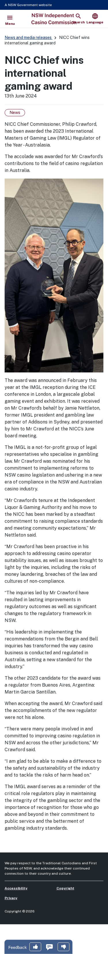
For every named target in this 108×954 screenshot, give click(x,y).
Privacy (11, 898)
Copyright (65, 888)
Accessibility (16, 888)
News (15, 112)
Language (94, 18)
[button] (35, 947)
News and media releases (28, 37)
